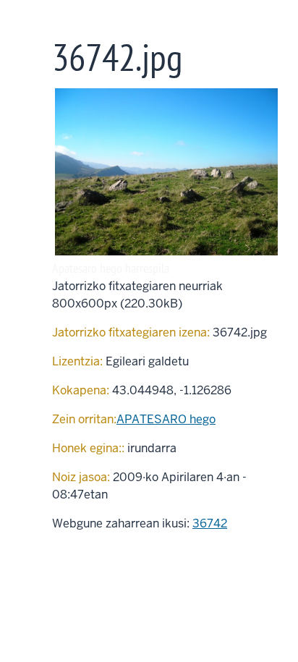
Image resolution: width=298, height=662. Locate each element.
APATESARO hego (166, 419)
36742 (209, 523)
